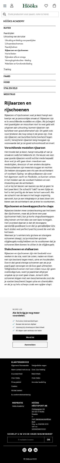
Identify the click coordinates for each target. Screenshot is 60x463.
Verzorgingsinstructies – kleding (18, 60)
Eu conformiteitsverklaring (21, 395)
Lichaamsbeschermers (14, 44)
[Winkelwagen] (54, 5)
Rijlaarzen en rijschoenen (16, 50)
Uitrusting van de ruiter (14, 36)
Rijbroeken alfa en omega (15, 57)
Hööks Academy (18, 406)
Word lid (30, 337)
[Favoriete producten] (46, 5)
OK (48, 439)
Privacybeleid (16, 382)
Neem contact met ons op (20, 370)
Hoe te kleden (10, 54)
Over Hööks (15, 378)
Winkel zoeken (16, 390)
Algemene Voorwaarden (20, 365)
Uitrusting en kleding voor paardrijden (20, 40)
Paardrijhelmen (11, 47)
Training (7, 69)
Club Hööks (36, 378)
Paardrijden (9, 33)
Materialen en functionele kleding (18, 64)
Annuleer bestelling (39, 382)
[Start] (30, 6)
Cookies (14, 386)
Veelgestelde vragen (39, 365)
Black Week (36, 374)
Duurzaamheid (16, 374)
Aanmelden (30, 345)
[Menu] (5, 5)
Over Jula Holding (38, 370)
